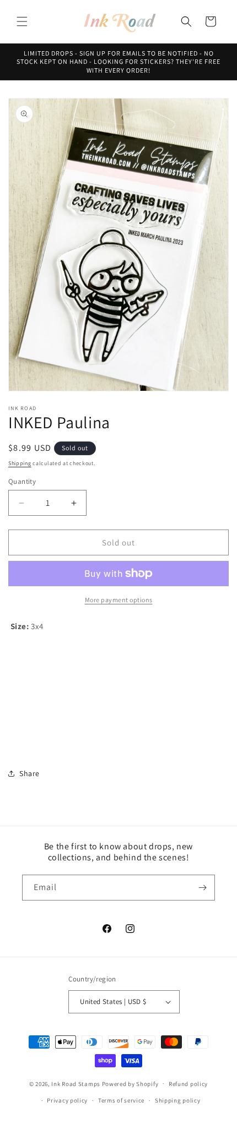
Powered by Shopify (130, 1083)
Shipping (19, 463)
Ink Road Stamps (75, 1083)
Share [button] (29, 773)
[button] (22, 21)
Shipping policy (178, 1100)
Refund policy (188, 1084)
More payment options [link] (119, 600)
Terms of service (121, 1100)
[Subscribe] (202, 888)
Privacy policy (67, 1100)
